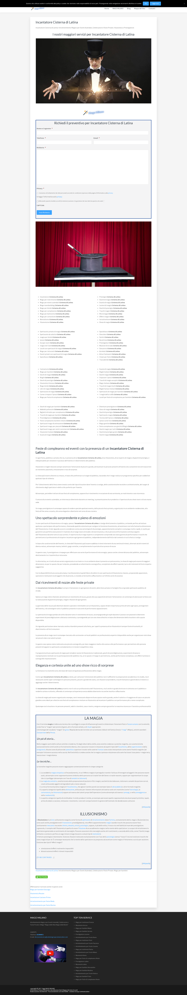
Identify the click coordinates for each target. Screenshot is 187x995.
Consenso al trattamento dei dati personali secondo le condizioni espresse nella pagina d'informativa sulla (76, 193)
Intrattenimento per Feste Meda (42, 901)
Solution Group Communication (79, 992)
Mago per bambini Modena (84, 970)
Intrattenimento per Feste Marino (43, 905)
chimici (64, 825)
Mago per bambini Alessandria (85, 967)
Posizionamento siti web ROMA (58, 992)
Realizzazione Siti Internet (38, 992)
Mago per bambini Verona (84, 931)
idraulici (71, 825)
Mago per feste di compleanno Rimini (88, 958)
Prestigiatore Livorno (82, 934)
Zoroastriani (41, 732)
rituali (89, 727)
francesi (101, 749)
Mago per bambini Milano (84, 928)
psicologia (110, 837)
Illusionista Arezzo (81, 925)
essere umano (133, 724)
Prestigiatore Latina (82, 961)
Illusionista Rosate (37, 893)
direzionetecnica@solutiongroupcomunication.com (51, 937)
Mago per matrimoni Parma (84, 949)
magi (124, 730)
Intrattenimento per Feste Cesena (87, 946)
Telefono (41, 138)
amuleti (74, 778)
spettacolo (86, 820)
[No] (184, 3)
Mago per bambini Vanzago (40, 889)
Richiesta (41, 147)
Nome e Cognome (44, 128)
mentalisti (96, 834)
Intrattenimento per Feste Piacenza (87, 943)
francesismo (67, 823)
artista (112, 820)
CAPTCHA (40, 205)
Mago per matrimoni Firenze (85, 922)
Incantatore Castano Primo (40, 897)
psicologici (84, 825)
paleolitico (70, 749)
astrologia (134, 789)
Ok (146, 3)
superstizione (137, 747)
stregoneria (41, 749)
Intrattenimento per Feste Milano (86, 952)
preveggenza (140, 792)
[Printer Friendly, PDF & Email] (42, 877)
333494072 (40, 935)
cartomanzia (46, 792)
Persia (52, 732)
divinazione (70, 789)
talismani (82, 778)
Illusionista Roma (81, 955)
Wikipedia (146, 807)
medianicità (49, 795)
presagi (126, 792)
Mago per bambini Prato (83, 976)
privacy (110, 193)
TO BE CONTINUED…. (45, 857)
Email (97, 138)
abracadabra (116, 787)
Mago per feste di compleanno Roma (88, 979)
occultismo (122, 747)
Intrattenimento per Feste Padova (87, 973)
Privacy (40, 188)
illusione (82, 828)
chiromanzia (57, 792)
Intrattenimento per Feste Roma (86, 937)
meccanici (50, 825)
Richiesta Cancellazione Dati (53, 990)
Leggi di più (155, 3)
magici (108, 823)
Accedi (75, 990)
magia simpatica (57, 773)
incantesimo (72, 787)
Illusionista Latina (81, 964)
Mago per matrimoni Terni (84, 940)
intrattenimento (98, 820)
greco (67, 730)
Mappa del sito (67, 990)
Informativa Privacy (36, 990)
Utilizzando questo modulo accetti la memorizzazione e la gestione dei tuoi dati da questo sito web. (71, 201)
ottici (77, 825)
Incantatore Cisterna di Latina (47, 870)
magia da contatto (50, 781)
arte (52, 820)
